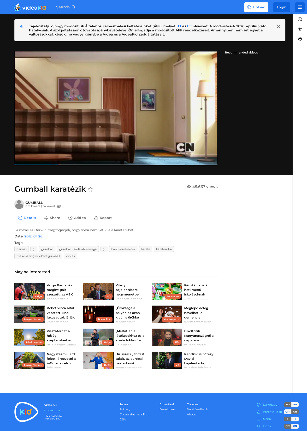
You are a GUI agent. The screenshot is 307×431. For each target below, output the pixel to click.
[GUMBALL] (19, 204)
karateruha (164, 249)
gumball (47, 249)
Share (55, 217)
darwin (22, 249)
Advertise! (166, 404)
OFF (287, 426)
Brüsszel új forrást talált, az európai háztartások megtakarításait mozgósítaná (130, 363)
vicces (70, 256)
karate (145, 249)
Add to (80, 217)
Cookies (192, 404)
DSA (123, 419)
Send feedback (197, 409)
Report (106, 217)
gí (104, 249)
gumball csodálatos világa (78, 249)
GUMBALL (34, 203)
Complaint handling (134, 414)
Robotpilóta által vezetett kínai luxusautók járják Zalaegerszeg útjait (61, 317)
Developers (167, 409)
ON (295, 411)
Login (282, 7)
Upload (259, 7)
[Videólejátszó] (116, 108)
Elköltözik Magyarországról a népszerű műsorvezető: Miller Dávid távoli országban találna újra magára (199, 344)
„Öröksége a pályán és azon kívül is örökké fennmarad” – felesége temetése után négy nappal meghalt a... (131, 321)
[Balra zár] (287, 419)
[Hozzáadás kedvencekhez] (90, 189)
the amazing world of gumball (38, 256)
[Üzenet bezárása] (278, 27)
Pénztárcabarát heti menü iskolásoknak (196, 289)
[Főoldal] (30, 7)
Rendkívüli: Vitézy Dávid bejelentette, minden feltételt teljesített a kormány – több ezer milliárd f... (198, 368)
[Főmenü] (300, 7)
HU (288, 404)
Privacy (125, 409)
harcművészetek (123, 249)
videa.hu (50, 405)
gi (34, 249)
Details (30, 217)
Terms (124, 404)
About (191, 414)
